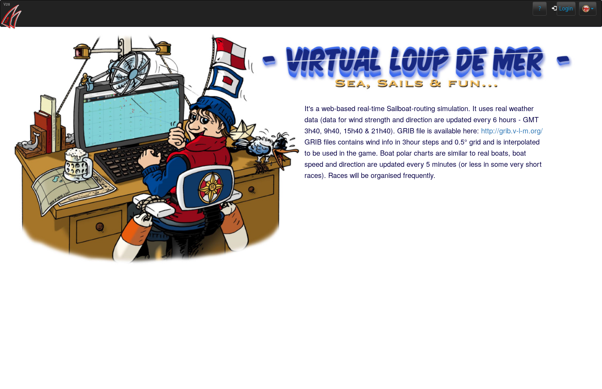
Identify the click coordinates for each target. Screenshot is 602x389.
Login (566, 8)
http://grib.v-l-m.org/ (512, 130)
